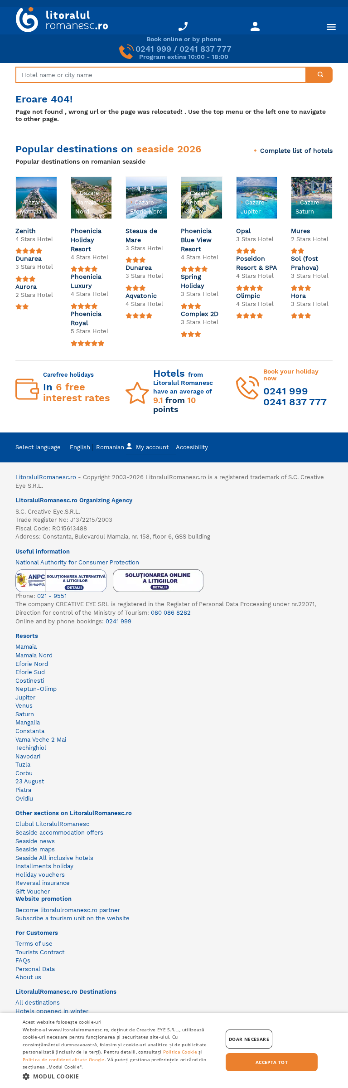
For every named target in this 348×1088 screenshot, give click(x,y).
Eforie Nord (31, 664)
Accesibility (192, 447)
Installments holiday (44, 866)
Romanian (110, 447)
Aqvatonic (141, 295)
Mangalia (27, 722)
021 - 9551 (52, 596)
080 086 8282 (171, 612)
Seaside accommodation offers (59, 832)
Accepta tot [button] (272, 1062)
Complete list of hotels (296, 150)
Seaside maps (35, 849)
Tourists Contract (39, 952)
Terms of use (34, 943)
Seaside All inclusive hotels (54, 858)
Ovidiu (24, 798)
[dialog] (174, 1050)
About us (28, 977)
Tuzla (22, 764)
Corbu (24, 773)
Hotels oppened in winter (51, 1011)
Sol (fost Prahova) (305, 263)
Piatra (23, 790)
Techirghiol (30, 747)
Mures (300, 230)
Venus (24, 705)
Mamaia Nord (34, 655)
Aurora (26, 286)
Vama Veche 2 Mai (40, 739)
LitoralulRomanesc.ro (45, 477)
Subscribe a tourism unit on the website (72, 918)
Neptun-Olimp (36, 688)
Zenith (25, 230)
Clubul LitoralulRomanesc (52, 824)
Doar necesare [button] (249, 1039)
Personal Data (35, 969)
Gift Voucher (32, 891)
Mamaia (26, 646)
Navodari (27, 756)
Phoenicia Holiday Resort (86, 240)
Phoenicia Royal (86, 318)
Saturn (24, 714)
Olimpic (248, 295)
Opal (243, 230)
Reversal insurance (42, 882)
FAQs (22, 960)
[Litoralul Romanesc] (58, 20)
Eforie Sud (30, 672)
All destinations (37, 1002)
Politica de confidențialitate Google (64, 1059)
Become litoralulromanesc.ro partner (67, 910)
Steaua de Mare (141, 235)
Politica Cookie (180, 1052)
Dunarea (28, 258)
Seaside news (35, 841)
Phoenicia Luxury (86, 281)
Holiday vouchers (40, 874)
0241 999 (153, 48)
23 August (29, 781)
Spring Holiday (192, 281)
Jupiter (25, 697)
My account (152, 447)
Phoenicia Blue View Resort (196, 240)
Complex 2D (199, 313)
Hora (298, 295)
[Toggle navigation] (331, 26)
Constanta (29, 731)
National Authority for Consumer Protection (77, 562)
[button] (120, 1076)
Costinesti (29, 680)
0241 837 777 (205, 48)
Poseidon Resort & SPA (256, 263)
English (80, 447)
